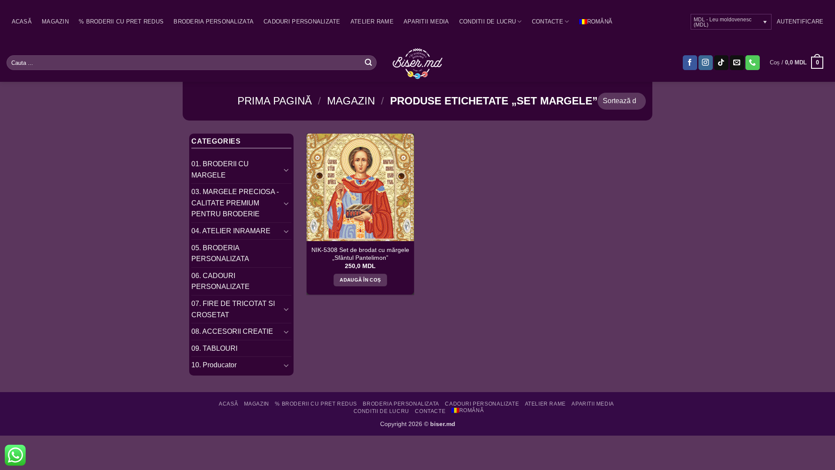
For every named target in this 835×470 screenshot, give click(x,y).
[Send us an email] (737, 62)
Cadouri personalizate (302, 21)
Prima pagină (274, 101)
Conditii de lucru (487, 21)
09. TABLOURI (214, 348)
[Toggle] (286, 169)
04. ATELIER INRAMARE (231, 231)
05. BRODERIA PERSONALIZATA (220, 253)
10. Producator (214, 365)
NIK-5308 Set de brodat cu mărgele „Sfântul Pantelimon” (360, 254)
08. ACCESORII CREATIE (232, 331)
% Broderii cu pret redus (121, 21)
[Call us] (752, 62)
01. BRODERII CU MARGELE (220, 169)
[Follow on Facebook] (690, 62)
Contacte (547, 21)
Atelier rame (372, 21)
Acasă (22, 21)
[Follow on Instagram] (705, 62)
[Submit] (368, 62)
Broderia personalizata (214, 21)
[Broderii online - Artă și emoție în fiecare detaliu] (417, 62)
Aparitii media (426, 21)
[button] (800, 21)
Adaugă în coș (360, 279)
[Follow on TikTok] (721, 62)
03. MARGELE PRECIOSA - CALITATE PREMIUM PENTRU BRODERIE (235, 203)
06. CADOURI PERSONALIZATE (220, 281)
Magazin (55, 21)
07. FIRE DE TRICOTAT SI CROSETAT (233, 309)
